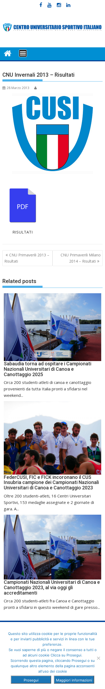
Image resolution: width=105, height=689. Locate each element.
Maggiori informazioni (74, 680)
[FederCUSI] (8, 53)
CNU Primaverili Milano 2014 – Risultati (81, 257)
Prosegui (31, 680)
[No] (98, 658)
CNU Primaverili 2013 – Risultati (26, 257)
